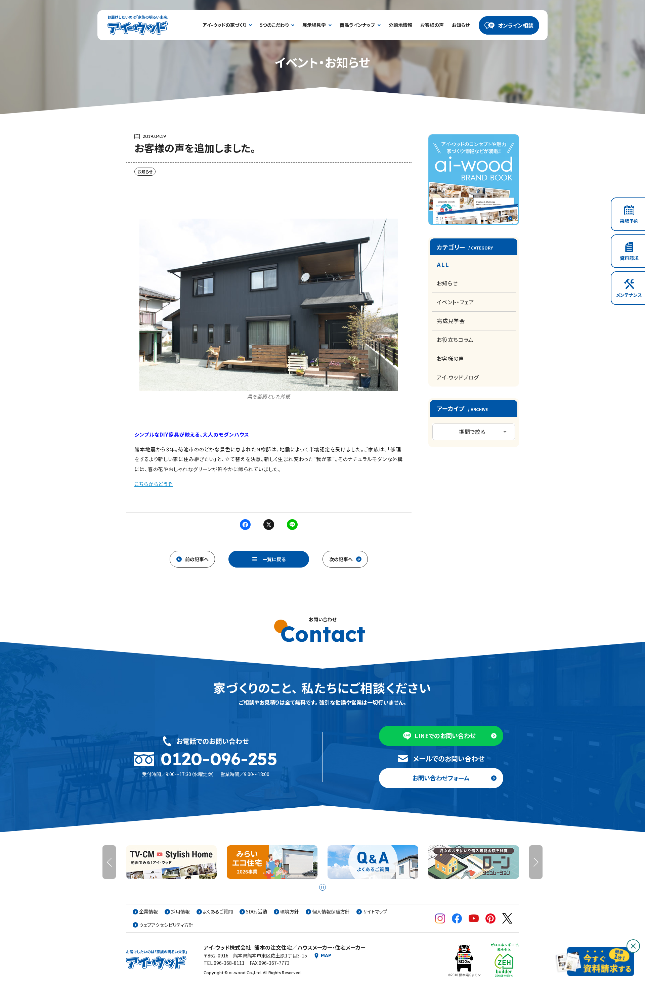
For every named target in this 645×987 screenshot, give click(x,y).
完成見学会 (451, 321)
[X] (269, 525)
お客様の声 (450, 358)
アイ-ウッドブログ (458, 377)
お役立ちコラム (455, 339)
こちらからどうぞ (153, 483)
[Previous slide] (109, 862)
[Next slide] (536, 862)
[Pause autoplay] (322, 887)
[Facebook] (245, 525)
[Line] (292, 525)
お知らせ (447, 283)
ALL (443, 264)
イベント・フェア (455, 302)
